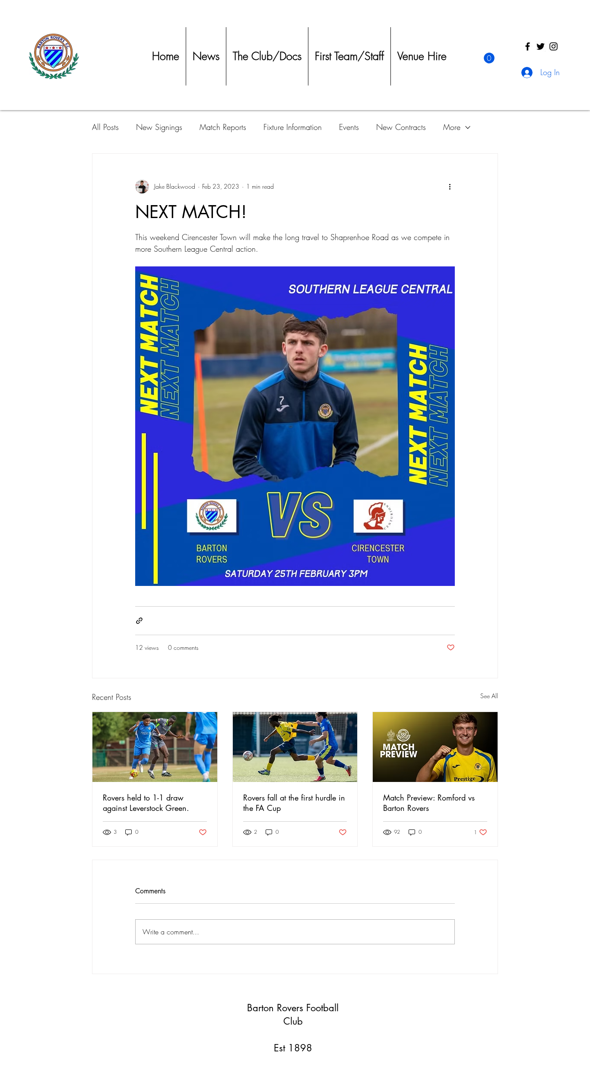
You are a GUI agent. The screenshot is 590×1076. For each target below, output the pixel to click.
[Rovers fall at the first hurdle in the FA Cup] (295, 747)
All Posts (105, 127)
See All (489, 696)
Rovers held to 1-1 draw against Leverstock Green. (146, 802)
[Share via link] (139, 621)
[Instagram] (553, 46)
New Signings (159, 127)
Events (349, 127)
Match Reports (223, 127)
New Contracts (401, 127)
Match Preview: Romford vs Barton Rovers (429, 802)
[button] (489, 58)
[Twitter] (540, 46)
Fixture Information (292, 127)
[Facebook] (527, 46)
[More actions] (449, 186)
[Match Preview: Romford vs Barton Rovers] (435, 747)
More (451, 127)
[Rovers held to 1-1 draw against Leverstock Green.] (154, 747)
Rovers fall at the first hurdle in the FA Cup (294, 802)
